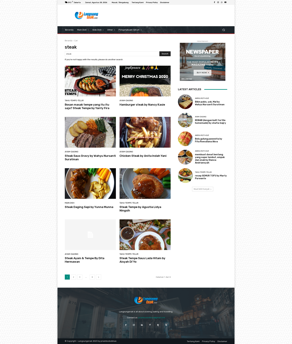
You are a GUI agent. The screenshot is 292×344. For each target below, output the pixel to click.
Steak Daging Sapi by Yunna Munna (89, 207)
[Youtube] (225, 2)
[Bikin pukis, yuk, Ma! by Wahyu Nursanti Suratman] (185, 101)
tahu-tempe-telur (74, 100)
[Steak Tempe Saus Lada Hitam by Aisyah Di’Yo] (145, 234)
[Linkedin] (142, 325)
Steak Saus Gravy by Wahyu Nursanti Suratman (90, 157)
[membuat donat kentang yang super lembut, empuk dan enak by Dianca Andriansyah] (185, 157)
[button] (223, 30)
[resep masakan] (86, 15)
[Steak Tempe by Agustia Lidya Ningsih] (145, 183)
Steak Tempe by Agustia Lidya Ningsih (140, 208)
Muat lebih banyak (201, 189)
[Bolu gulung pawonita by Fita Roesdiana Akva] (185, 138)
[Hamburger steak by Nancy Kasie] (145, 81)
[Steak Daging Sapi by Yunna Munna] (90, 183)
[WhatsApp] (222, 2)
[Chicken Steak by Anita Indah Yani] (145, 132)
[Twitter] (166, 325)
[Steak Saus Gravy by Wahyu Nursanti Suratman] (90, 132)
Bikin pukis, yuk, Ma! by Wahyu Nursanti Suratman (209, 103)
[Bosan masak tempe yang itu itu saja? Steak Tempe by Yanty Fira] (90, 81)
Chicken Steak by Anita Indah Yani (143, 156)
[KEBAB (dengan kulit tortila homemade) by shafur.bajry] (185, 120)
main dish (69, 203)
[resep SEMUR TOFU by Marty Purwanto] (185, 175)
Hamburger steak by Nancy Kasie (142, 104)
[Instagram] (218, 2)
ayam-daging (126, 100)
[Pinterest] (150, 325)
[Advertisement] (171, 15)
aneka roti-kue (202, 98)
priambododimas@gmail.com (151, 317)
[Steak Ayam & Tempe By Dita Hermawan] (90, 234)
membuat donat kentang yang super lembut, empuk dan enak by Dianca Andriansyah (210, 158)
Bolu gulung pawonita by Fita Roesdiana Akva (208, 140)
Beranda (68, 40)
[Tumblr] (158, 325)
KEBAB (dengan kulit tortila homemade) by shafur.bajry (210, 121)
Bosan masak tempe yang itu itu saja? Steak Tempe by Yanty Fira (87, 106)
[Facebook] (214, 2)
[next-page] (98, 277)
